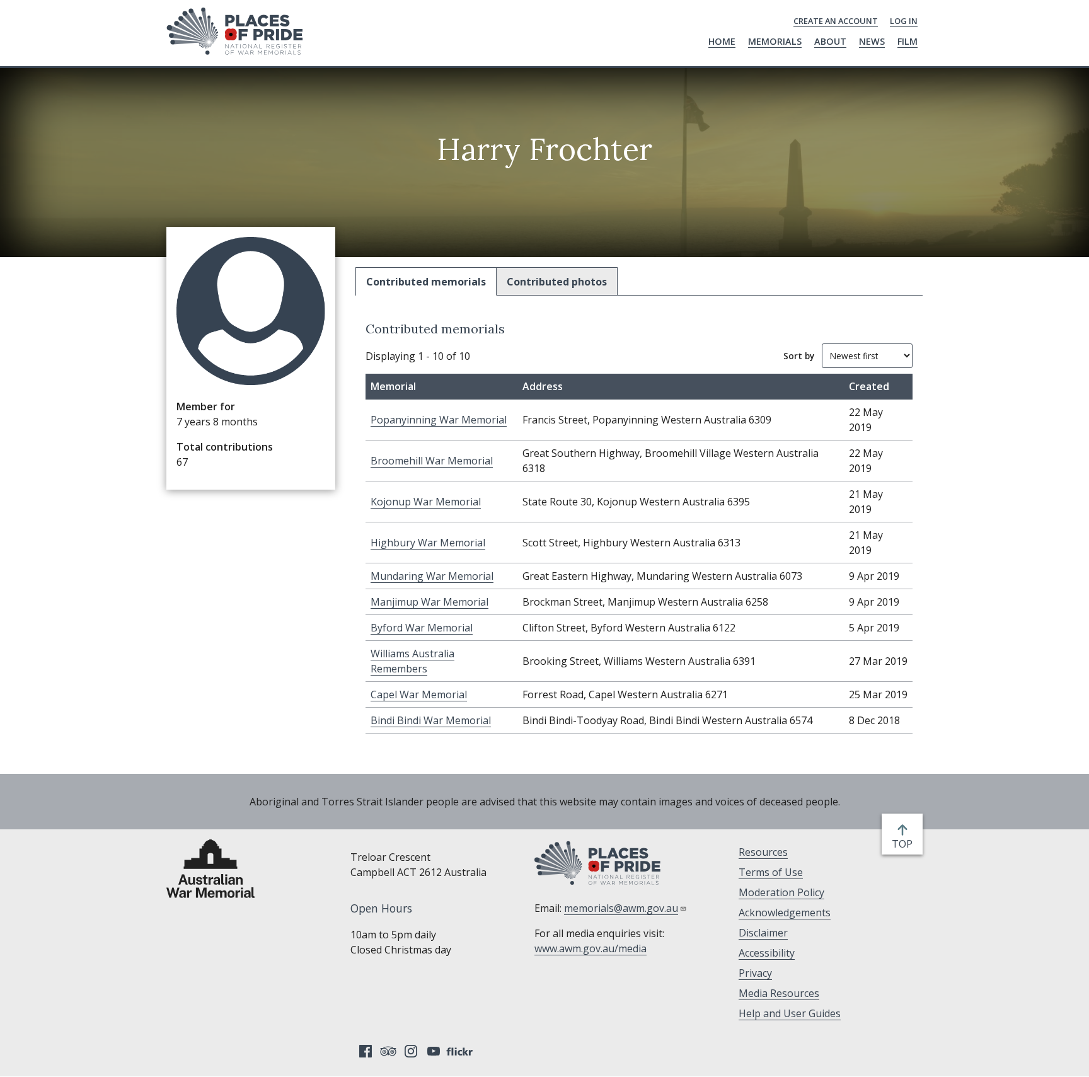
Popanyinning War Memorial (439, 420)
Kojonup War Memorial (426, 502)
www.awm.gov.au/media (590, 948)
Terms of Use (771, 872)
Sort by (798, 356)
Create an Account (835, 20)
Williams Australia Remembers (412, 661)
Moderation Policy (781, 892)
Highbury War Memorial (428, 543)
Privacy (755, 973)
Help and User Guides (790, 1013)
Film (907, 41)
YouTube (434, 1051)
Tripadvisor (388, 1051)
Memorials (775, 41)
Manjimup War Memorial (429, 602)
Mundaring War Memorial (432, 576)
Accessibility (767, 953)
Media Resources (779, 993)
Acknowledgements (785, 912)
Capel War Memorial (419, 694)
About (830, 41)
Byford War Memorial (422, 628)
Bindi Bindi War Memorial (431, 720)
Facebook (365, 1051)
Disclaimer (763, 933)
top (905, 844)
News (872, 41)
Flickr (461, 1051)
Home (721, 41)
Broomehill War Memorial (432, 461)
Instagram (411, 1051)
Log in (904, 20)
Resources (763, 852)
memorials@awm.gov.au (621, 908)
